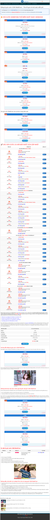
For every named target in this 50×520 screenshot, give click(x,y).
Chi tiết (43, 78)
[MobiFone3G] (25, 1)
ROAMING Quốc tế (23, 3)
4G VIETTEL (29, 3)
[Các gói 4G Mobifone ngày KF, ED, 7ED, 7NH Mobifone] (3, 505)
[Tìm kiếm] (42, 1)
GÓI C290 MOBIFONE (35, 328)
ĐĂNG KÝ (25, 48)
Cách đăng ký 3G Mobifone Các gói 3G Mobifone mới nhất (15, 500)
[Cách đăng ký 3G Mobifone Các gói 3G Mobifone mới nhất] (3, 501)
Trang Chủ (2, 4)
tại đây (40, 12)
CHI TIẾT (43, 62)
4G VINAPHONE (34, 3)
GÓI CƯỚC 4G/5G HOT (15, 3)
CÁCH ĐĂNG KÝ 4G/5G (7, 3)
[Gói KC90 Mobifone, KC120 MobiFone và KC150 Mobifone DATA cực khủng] (3, 509)
